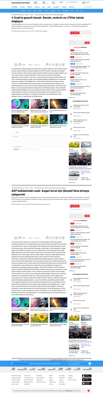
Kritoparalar (52, 10)
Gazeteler (71, 7)
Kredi (81, 10)
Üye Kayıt (70, 377)
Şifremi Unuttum (72, 379)
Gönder (16, 149)
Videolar (64, 7)
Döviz (72, 10)
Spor (43, 7)
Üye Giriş (70, 375)
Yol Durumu (77, 369)
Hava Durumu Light (16, 375)
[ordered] (30, 149)
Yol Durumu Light (16, 379)
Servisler (22, 7)
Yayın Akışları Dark (28, 379)
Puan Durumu (51, 369)
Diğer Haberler (66, 10)
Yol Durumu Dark (16, 382)
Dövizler (29, 10)
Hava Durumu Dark (16, 377)
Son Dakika (14, 7)
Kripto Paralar (87, 369)
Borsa (59, 10)
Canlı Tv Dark (27, 375)
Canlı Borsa (22, 10)
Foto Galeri (56, 7)
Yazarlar (61, 379)
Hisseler (40, 10)
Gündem (30, 7)
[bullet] (32, 149)
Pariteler (46, 10)
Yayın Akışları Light (28, 377)
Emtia (77, 10)
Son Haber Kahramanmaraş (17, 14)
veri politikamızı (68, 390)
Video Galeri (62, 377)
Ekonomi (37, 7)
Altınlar (34, 10)
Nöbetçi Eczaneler (28, 382)
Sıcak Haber (62, 384)
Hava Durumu (41, 369)
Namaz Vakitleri (22, 369)
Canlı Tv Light (15, 384)
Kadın (49, 7)
